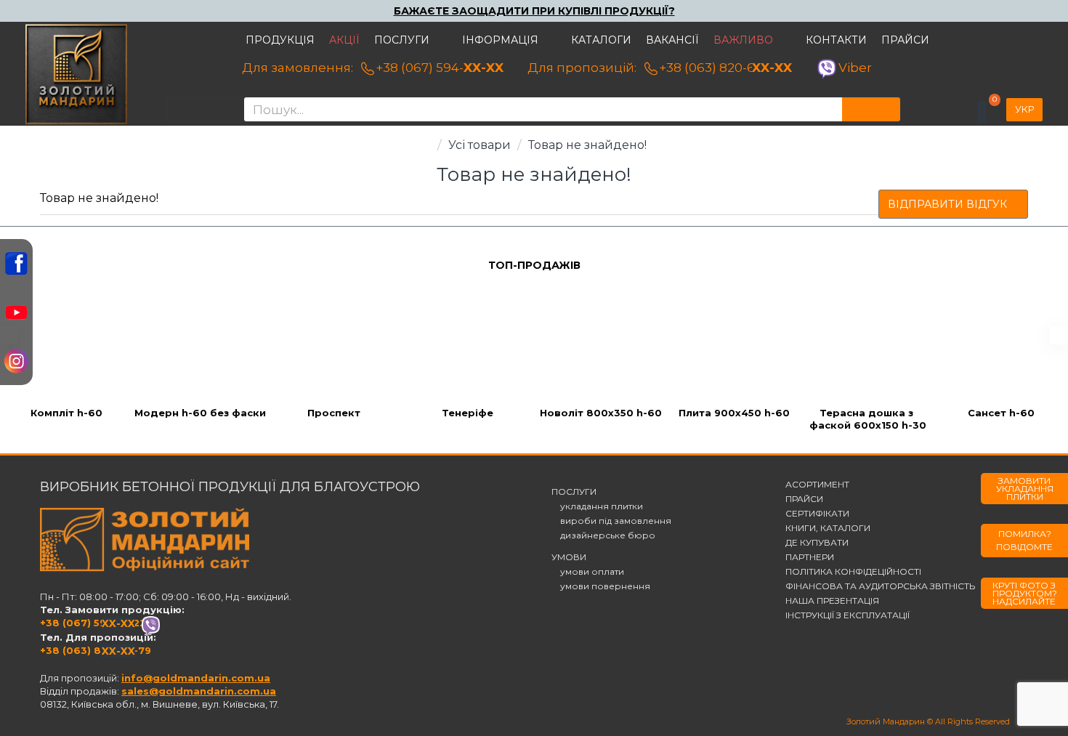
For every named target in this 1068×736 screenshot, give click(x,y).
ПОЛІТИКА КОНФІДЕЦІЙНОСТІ (853, 571)
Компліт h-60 (66, 412)
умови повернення (600, 586)
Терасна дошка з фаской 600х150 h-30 (867, 419)
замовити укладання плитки (1024, 488)
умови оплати (587, 571)
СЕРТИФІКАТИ (817, 513)
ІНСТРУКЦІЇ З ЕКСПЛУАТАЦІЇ (847, 615)
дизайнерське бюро (603, 535)
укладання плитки (597, 506)
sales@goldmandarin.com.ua (198, 691)
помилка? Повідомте (1024, 540)
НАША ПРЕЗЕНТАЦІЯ (832, 600)
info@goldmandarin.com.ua (195, 678)
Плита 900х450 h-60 (734, 412)
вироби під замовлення (611, 521)
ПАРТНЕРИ (809, 557)
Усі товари (479, 145)
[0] (981, 112)
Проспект (333, 412)
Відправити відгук (947, 204)
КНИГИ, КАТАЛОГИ (827, 528)
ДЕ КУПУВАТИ (817, 542)
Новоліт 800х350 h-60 (601, 412)
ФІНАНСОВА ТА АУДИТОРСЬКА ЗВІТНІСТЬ (880, 586)
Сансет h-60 (1001, 412)
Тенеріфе (467, 412)
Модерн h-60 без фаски (200, 412)
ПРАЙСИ (804, 499)
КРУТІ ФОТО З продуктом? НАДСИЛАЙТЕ (1024, 593)
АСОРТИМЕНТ (817, 484)
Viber (855, 67)
